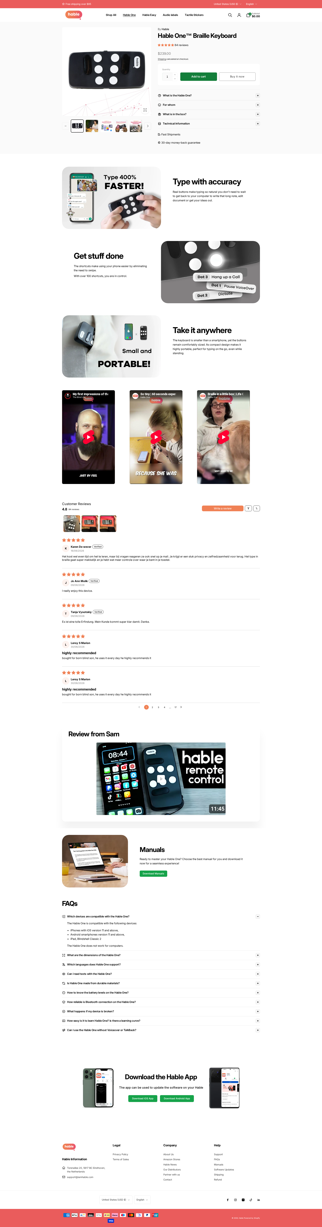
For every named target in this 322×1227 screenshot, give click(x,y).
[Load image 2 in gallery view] (92, 126)
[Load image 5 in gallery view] (136, 126)
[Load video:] (161, 778)
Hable (163, 29)
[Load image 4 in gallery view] (121, 126)
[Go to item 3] (108, 523)
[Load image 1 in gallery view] (77, 126)
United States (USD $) (226, 4)
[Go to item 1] (71, 523)
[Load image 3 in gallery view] (106, 126)
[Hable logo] (69, 1150)
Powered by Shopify (252, 1218)
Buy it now (237, 76)
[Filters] (248, 508)
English (250, 4)
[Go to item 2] (90, 523)
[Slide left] (65, 126)
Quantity (166, 69)
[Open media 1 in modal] (106, 71)
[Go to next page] (182, 707)
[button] (230, 15)
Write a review (223, 508)
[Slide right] (147, 126)
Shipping (162, 59)
